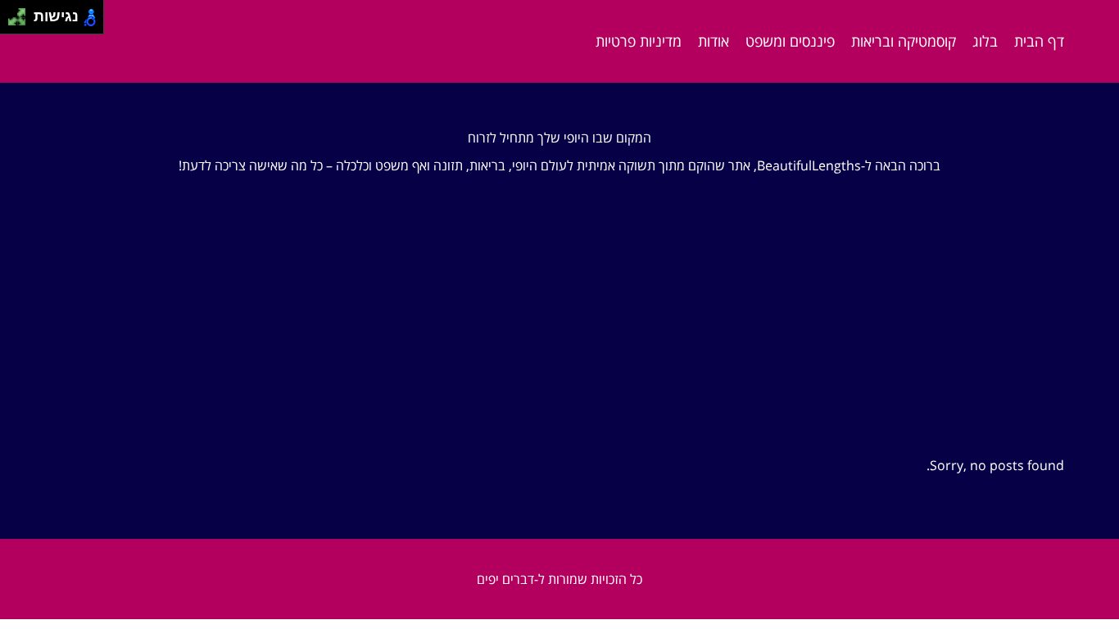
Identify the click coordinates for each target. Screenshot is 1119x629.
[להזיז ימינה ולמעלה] (21, 12)
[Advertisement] (559, 300)
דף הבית (1039, 41)
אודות (713, 41)
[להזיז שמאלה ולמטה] (12, 21)
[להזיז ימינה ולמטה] (21, 21)
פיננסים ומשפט (790, 41)
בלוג (985, 41)
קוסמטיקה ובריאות (903, 41)
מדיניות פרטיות (639, 41)
